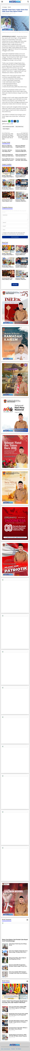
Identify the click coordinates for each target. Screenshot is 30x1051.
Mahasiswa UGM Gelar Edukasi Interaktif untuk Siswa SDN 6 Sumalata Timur (7, 146)
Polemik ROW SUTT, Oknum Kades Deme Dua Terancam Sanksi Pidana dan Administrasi (8, 159)
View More (15, 284)
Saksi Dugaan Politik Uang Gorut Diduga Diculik (18, 944)
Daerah (3, 14)
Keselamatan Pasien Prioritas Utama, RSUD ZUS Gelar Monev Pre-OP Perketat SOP (8, 188)
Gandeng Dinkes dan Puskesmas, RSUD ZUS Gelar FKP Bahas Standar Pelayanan (21, 200)
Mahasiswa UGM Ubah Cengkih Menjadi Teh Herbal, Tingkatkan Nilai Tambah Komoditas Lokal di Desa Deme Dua (22, 146)
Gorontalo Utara (7, 14)
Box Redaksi (18, 1048)
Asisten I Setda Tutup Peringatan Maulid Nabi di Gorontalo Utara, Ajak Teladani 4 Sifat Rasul (7, 176)
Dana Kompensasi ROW (8, 126)
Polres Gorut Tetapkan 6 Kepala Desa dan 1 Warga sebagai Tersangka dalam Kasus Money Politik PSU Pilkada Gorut (18, 951)
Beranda (13, 1048)
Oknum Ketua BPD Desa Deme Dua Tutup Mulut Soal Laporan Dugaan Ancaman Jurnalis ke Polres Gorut (22, 136)
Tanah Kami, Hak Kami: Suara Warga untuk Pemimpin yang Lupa (7, 151)
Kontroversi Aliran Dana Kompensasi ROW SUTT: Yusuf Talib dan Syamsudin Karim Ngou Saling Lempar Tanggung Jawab (21, 151)
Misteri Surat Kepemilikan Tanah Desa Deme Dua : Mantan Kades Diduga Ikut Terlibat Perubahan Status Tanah (21, 155)
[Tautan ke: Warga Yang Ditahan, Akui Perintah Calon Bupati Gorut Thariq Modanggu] (15, 930)
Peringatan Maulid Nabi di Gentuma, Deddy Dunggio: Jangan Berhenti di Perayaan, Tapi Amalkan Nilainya (21, 188)
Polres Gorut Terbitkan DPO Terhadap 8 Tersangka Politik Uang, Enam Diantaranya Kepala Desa (18, 972)
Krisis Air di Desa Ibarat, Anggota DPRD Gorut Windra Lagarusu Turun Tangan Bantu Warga (21, 176)
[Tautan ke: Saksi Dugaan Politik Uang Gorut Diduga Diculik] (5, 946)
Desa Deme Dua (19, 126)
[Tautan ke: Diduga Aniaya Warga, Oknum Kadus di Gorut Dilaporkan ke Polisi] (5, 960)
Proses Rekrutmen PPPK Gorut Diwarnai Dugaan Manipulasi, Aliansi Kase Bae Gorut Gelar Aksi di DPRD (7, 136)
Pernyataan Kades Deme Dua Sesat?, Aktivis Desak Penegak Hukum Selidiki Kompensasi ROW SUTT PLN (21, 159)
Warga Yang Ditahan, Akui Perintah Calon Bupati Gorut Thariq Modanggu (15, 940)
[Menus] (2, 1)
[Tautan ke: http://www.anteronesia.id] (27, 920)
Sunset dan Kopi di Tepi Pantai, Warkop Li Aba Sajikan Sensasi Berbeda (7, 200)
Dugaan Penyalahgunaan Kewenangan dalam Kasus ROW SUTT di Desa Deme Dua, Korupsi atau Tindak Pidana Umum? (7, 155)
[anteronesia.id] (15, 1)
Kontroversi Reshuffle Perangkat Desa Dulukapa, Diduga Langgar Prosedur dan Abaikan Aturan (18, 965)
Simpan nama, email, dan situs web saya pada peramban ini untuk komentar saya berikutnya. (13, 233)
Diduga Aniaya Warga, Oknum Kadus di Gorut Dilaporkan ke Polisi (17, 958)
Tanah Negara (6, 128)
